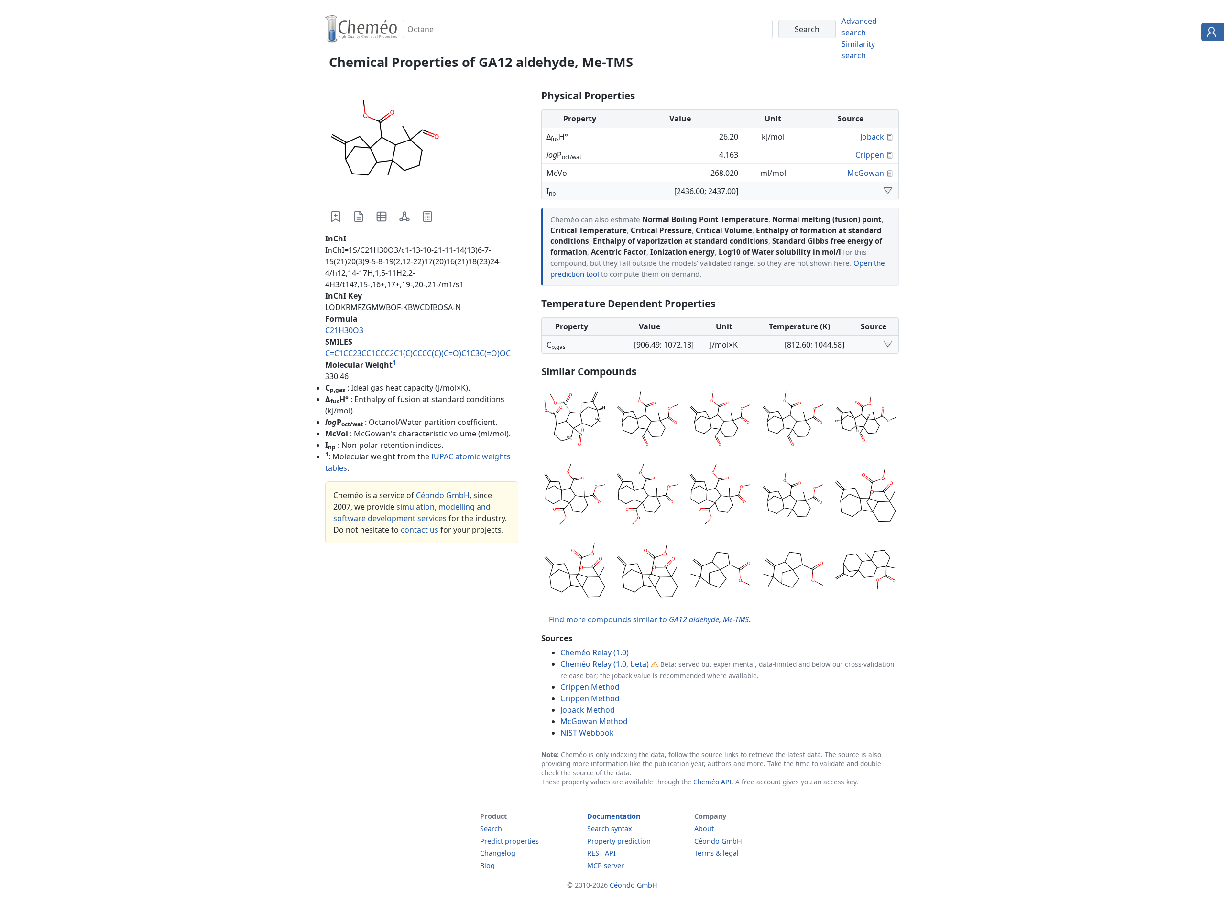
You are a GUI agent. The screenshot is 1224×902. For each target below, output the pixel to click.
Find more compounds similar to (649, 619)
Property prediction (619, 841)
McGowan (865, 173)
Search (491, 828)
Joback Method (587, 710)
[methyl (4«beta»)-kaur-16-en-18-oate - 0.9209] (865, 571)
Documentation (613, 816)
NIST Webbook (587, 733)
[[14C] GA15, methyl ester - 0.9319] (647, 571)
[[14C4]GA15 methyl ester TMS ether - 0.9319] (865, 496)
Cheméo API (712, 781)
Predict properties (509, 841)
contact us (419, 529)
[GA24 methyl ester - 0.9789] (720, 420)
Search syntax (609, 828)
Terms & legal (716, 853)
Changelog (497, 853)
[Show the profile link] (1210, 33)
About (704, 828)
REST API (601, 853)
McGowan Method (594, 721)
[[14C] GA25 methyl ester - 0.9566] (574, 496)
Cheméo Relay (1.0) (594, 652)
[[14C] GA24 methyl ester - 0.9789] (792, 420)
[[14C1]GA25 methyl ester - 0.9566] (720, 496)
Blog (487, 865)
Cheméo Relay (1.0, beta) (604, 664)
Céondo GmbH (443, 495)
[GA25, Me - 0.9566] (647, 496)
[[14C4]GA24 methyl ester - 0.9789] (574, 420)
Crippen (869, 155)
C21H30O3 (344, 330)
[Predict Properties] (427, 216)
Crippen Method (590, 687)
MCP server (605, 865)
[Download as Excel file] (381, 216)
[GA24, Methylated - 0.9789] (865, 420)
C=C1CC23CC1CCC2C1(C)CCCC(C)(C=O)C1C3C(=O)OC (418, 353)
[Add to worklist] (335, 216)
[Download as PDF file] (358, 216)
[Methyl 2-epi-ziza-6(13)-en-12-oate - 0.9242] (792, 571)
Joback (872, 136)
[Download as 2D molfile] (404, 216)
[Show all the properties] (888, 191)
